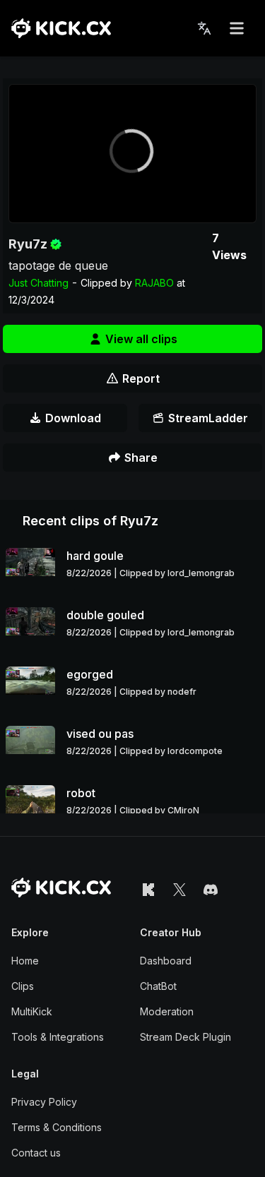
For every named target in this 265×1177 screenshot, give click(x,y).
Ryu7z (27, 244)
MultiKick (31, 1011)
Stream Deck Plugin (185, 1037)
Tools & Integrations (57, 1037)
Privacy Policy (44, 1102)
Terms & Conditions (56, 1127)
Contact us (36, 1153)
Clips (22, 986)
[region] (132, 153)
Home (25, 961)
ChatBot (158, 986)
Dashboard (166, 961)
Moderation (167, 1011)
